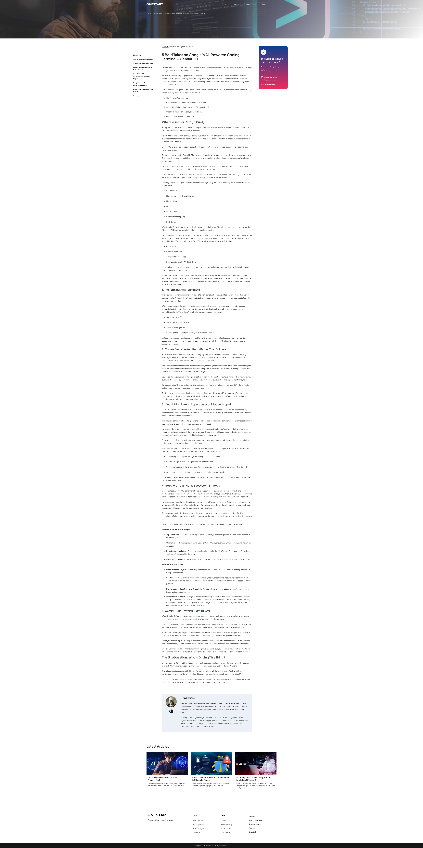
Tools (224, 4)
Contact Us (225, 820)
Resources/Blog (250, 4)
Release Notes (255, 824)
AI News (165, 46)
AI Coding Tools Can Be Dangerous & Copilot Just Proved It (253, 778)
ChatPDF (196, 832)
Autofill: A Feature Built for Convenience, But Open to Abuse (211, 778)
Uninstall (252, 832)
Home (149, 14)
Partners (264, 4)
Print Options (198, 824)
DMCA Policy (226, 832)
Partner (252, 828)
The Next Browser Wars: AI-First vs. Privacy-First (164, 778)
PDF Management (200, 828)
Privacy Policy (226, 824)
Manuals (236, 4)
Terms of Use (226, 828)
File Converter (198, 820)
